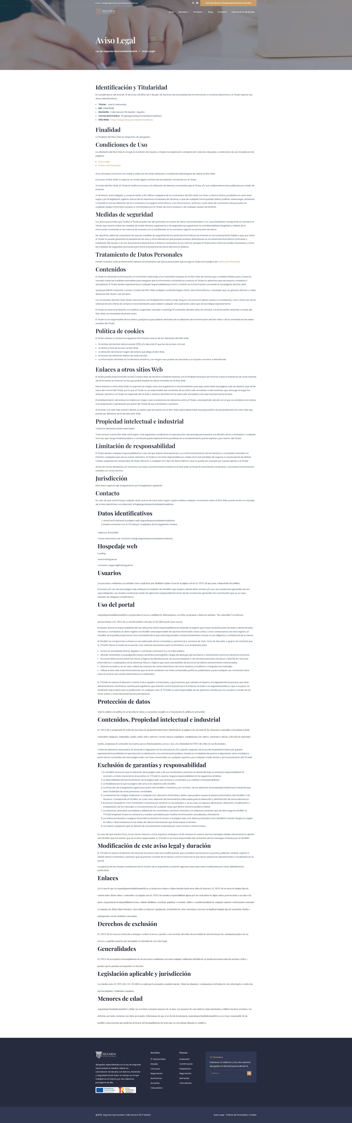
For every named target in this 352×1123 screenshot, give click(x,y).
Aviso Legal (104, 161)
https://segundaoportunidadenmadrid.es (131, 119)
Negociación (157, 1073)
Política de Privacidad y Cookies (241, 1115)
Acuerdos (155, 1083)
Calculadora (156, 1088)
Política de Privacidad (109, 165)
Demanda (184, 1078)
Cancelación (185, 1083)
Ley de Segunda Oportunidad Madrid (116, 51)
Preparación (185, 1068)
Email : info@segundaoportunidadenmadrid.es (117, 3)
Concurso (155, 1068)
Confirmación (186, 1064)
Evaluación (184, 1059)
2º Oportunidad (158, 1059)
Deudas (154, 1064)
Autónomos (156, 1078)
